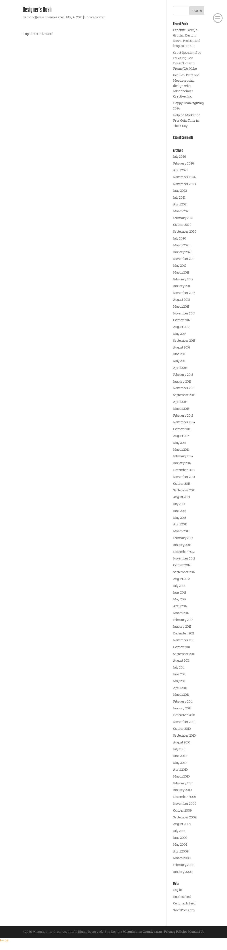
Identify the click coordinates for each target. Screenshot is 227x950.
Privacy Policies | (176, 932)
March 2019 (181, 272)
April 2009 (181, 851)
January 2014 (182, 463)
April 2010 (180, 770)
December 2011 (183, 633)
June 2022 (180, 191)
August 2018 (181, 300)
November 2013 (184, 477)
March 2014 (181, 450)
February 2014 (183, 456)
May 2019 (179, 266)
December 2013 (184, 470)
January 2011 (182, 708)
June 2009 (180, 838)
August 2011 (181, 661)
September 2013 (184, 490)
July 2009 (179, 831)
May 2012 (179, 599)
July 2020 (179, 238)
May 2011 (179, 681)
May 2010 (180, 763)
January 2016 (182, 381)
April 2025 (180, 170)
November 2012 (184, 558)
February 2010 (183, 783)
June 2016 (179, 354)
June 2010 (180, 756)
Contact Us (196, 932)
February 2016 (183, 375)
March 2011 (181, 695)
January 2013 (182, 545)
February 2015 (183, 416)
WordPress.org (184, 910)
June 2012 (179, 592)
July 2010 (179, 749)
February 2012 (183, 620)
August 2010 (181, 742)
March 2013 (181, 531)
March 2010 (181, 776)
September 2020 (184, 232)
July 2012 (179, 586)
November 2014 (184, 422)
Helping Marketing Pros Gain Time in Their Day (186, 121)
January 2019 (182, 286)
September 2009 (185, 817)
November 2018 (184, 293)
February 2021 (183, 218)
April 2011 (180, 688)
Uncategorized (95, 17)
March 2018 (181, 306)
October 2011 (181, 647)
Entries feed (182, 897)
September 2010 (184, 735)
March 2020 (181, 245)
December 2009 (184, 797)
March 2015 (181, 409)
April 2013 (180, 524)
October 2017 (181, 320)
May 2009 (180, 845)
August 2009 (182, 824)
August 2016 (181, 347)
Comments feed (184, 903)
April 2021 (180, 204)
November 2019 (184, 259)
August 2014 (181, 436)
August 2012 (181, 579)
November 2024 (184, 177)
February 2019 (183, 279)
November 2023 (184, 184)
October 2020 (182, 225)
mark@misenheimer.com (45, 17)
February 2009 (183, 865)
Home (4, 940)
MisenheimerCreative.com (142, 932)
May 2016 (179, 361)
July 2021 (179, 197)
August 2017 (181, 327)
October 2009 (182, 810)
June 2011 (179, 674)
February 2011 (182, 701)
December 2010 (184, 715)
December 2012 (184, 552)
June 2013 (179, 511)
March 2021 (181, 211)
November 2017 (184, 313)
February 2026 (183, 163)
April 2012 (180, 606)
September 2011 (184, 654)
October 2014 (181, 429)
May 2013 (179, 518)
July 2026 (179, 157)
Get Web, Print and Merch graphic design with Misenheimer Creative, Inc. (186, 86)
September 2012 (184, 572)
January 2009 (183, 872)
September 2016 (184, 341)
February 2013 (183, 538)
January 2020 (182, 252)
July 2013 (179, 504)
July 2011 (178, 667)
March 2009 (182, 858)
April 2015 (180, 402)
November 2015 (184, 388)
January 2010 (182, 790)
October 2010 (182, 729)
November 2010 (184, 722)
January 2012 (182, 626)
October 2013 (181, 484)
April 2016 (180, 368)
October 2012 (181, 565)
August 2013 (181, 497)
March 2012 (181, 613)
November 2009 (184, 804)
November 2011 (183, 640)
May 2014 (179, 443)
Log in (177, 890)
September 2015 (184, 395)
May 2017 (179, 334)
